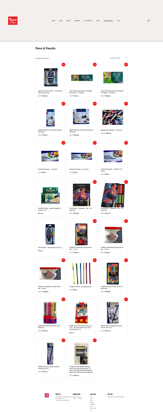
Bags (60, 20)
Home (53, 20)
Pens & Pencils (108, 20)
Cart (118, 20)
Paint (98, 20)
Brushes (77, 20)
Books (68, 20)
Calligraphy (88, 20)
